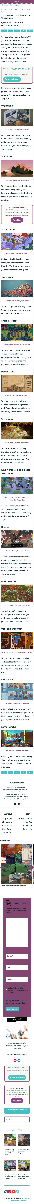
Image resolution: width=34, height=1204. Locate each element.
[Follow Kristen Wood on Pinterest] (19, 804)
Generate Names (12, 79)
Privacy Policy (26, 1198)
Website (10, 979)
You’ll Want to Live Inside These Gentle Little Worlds (23, 1176)
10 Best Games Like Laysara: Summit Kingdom (23, 1151)
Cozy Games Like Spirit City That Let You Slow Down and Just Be (8, 823)
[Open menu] (30, 5)
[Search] (26, 1119)
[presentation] (16, 864)
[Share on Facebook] (4, 31)
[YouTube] (13, 1192)
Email (10, 967)
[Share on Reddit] (17, 31)
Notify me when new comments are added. (15, 1001)
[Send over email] (30, 31)
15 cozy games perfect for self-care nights (14, 885)
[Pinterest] (9, 1192)
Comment (11, 915)
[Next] (32, 867)
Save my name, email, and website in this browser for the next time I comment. (18, 989)
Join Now (17, 220)
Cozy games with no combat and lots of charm (10, 1176)
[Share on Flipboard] (23, 31)
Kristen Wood (7, 23)
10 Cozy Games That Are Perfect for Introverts (25, 821)
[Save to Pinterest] (10, 31)
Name (10, 956)
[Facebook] (6, 1192)
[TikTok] (17, 1192)
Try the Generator (17, 1077)
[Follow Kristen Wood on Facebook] (15, 804)
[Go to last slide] (2, 867)
